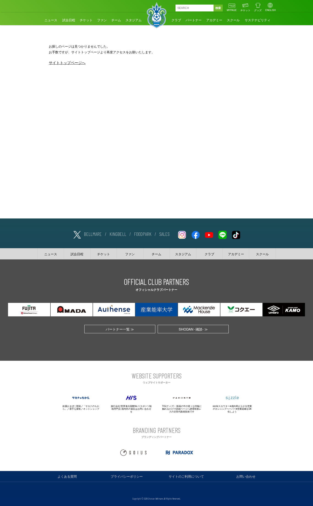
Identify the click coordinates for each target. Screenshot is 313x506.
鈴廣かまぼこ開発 (72, 406)
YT (209, 234)
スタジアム (134, 20)
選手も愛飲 (75, 408)
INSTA (182, 234)
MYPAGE (232, 10)
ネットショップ (91, 408)
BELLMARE (93, 234)
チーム (116, 20)
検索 (218, 8)
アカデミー (214, 20)
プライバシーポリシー (127, 476)
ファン (102, 20)
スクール (233, 20)
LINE (222, 234)
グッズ (258, 10)
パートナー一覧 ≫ (120, 329)
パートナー (194, 20)
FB (195, 234)
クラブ (176, 20)
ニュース (50, 20)
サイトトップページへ (67, 62)
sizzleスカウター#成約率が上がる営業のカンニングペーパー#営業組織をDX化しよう (232, 408)
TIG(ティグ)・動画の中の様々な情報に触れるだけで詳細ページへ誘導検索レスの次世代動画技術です (182, 408)
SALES (164, 234)
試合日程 (68, 20)
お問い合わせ (245, 476)
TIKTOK (236, 234)
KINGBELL (118, 234)
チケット (245, 10)
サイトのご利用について (186, 476)
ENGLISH (270, 10)
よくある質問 (67, 476)
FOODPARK (142, 234)
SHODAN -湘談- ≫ (193, 329)
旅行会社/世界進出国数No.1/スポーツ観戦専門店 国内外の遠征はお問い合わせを (131, 408)
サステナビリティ (257, 20)
